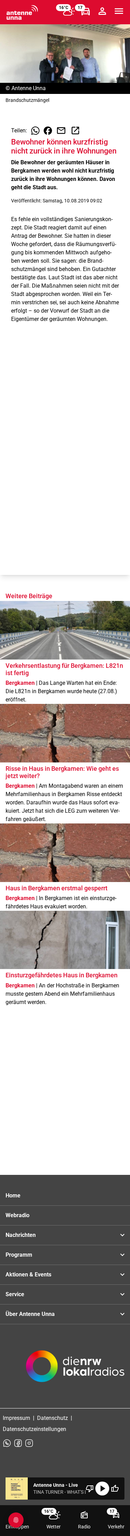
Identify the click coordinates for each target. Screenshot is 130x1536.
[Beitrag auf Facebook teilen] (48, 130)
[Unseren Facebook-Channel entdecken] (18, 1443)
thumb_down (90, 1488)
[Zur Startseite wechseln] (22, 12)
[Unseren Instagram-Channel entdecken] (29, 1443)
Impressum (16, 1418)
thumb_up (115, 1488)
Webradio (17, 1215)
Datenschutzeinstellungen (34, 1429)
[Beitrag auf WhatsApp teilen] (35, 130)
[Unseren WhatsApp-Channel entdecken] (7, 1443)
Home (13, 1195)
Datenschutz (52, 1418)
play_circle (102, 1488)
